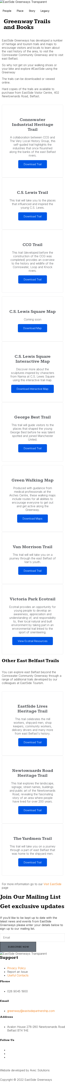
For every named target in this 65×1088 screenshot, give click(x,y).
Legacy (45, 10)
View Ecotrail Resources (32, 641)
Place (20, 10)
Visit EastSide (52, 884)
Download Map (32, 328)
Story (32, 10)
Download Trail (33, 164)
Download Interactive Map (32, 389)
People (7, 10)
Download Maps (32, 518)
